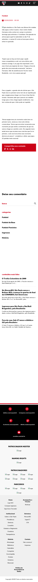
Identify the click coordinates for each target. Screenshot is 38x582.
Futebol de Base (8, 222)
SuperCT (27, 519)
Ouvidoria (11, 531)
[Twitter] (24, 3)
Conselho (11, 525)
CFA (27, 522)
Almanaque (10, 542)
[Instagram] (26, 3)
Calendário (10, 548)
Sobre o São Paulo (10, 517)
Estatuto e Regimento (10, 528)
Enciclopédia (11, 554)
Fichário (10, 557)
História (5, 238)
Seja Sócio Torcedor (10, 509)
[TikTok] (29, 3)
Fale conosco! (27, 542)
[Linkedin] (13, 149)
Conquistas (10, 551)
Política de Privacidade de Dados (19, 569)
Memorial (10, 563)
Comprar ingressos (10, 506)
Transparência (10, 534)
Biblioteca (10, 545)
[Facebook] (21, 3)
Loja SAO (10, 503)
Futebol (5, 16)
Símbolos (10, 560)
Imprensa (27, 545)
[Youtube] (18, 3)
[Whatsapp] (10, 149)
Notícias (27, 505)
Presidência (10, 519)
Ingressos (6, 233)
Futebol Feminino (9, 228)
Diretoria (10, 522)
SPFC (4, 3)
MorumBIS (27, 517)
